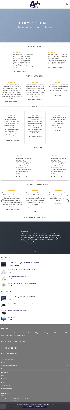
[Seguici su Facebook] (2, 348)
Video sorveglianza (6, 388)
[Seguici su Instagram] (6, 348)
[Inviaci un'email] (12, 348)
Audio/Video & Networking (9, 365)
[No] (68, 406)
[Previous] (2, 200)
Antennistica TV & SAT (8, 359)
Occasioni (4, 378)
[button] (2, 4)
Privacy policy (40, 407)
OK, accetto (28, 407)
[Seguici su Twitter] (9, 348)
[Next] (67, 200)
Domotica (4, 369)
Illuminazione (5, 372)
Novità (3, 375)
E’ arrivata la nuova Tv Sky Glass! (19, 398)
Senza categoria (5, 385)
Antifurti (3, 362)
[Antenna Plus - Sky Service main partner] (35, 4)
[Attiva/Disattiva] (68, 359)
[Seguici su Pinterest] (15, 348)
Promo (3, 382)
